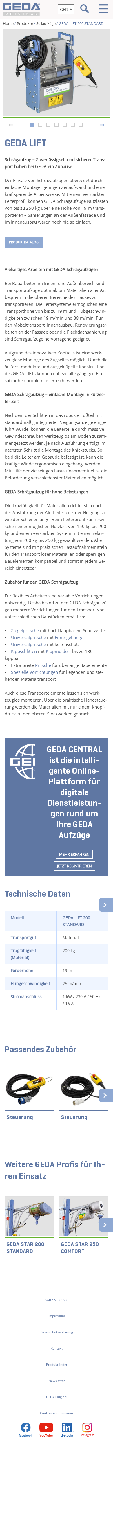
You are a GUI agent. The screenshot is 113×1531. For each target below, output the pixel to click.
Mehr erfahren (74, 854)
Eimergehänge (69, 637)
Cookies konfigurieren (56, 1413)
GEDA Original (56, 1397)
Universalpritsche (28, 637)
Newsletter (57, 1381)
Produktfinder (56, 1364)
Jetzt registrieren (74, 865)
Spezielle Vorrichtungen (34, 672)
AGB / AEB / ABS (56, 1300)
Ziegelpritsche (25, 630)
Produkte (25, 23)
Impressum (56, 1316)
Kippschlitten (24, 651)
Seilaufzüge (46, 23)
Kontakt (57, 1348)
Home (8, 23)
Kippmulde (57, 651)
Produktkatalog (24, 242)
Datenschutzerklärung (56, 1332)
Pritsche (43, 665)
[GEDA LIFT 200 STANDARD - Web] (56, 72)
